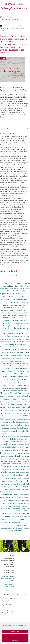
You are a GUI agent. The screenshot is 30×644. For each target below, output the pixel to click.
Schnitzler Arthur (19, 439)
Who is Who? (6, 17)
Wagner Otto (13, 484)
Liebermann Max (8, 317)
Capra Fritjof (10, 352)
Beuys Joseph (25, 459)
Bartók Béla (17, 422)
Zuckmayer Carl (19, 410)
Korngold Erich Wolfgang (19, 315)
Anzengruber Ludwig (7, 528)
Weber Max (22, 288)
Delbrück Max (14, 288)
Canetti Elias (18, 383)
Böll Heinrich (25, 371)
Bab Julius (15, 386)
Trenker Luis (11, 456)
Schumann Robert (10, 489)
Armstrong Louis (7, 422)
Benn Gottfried (11, 450)
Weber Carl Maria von (20, 374)
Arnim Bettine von (19, 528)
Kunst (23, 36)
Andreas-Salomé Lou (21, 404)
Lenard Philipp (18, 310)
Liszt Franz (11, 526)
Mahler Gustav (11, 478)
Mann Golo (7, 385)
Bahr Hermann (5, 459)
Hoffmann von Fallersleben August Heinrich (15, 463)
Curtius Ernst (15, 347)
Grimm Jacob (21, 355)
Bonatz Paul (20, 450)
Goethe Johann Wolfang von (16, 336)
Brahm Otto (20, 431)
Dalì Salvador (6, 475)
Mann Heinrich (19, 352)
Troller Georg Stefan (16, 380)
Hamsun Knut (11, 339)
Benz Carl (24, 388)
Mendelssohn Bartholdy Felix (9, 330)
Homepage (16, 19)
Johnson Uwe (18, 416)
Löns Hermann (12, 492)
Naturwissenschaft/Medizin (13, 39)
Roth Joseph (17, 396)
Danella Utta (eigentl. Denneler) (17, 506)
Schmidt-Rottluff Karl (9, 349)
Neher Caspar (4, 497)
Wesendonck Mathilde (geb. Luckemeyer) (15, 441)
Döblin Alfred (5, 380)
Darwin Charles (12, 428)
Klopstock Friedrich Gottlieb (12, 393)
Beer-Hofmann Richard (11, 371)
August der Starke (9, 328)
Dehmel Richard (21, 481)
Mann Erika (24, 286)
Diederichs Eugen (14, 523)
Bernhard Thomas (14, 358)
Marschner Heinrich (9, 511)
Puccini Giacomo (23, 328)
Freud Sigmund (20, 444)
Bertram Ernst (20, 302)
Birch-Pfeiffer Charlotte (13, 283)
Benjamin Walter (16, 461)
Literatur (5, 36)
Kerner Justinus (20, 436)
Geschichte (5, 44)
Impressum (5, 609)
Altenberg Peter (9, 303)
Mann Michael (19, 466)
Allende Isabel (23, 377)
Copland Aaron (11, 487)
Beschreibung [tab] (4, 128)
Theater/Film (19, 44)
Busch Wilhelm (22, 308)
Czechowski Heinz (6, 508)
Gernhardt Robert (16, 500)
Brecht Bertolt (26, 508)
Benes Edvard (25, 494)
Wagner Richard (10, 307)
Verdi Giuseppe (8, 396)
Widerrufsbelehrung (7, 611)
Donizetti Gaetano (13, 494)
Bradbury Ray (15, 459)
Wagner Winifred (17, 344)
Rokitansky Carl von (7, 444)
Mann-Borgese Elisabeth (16, 300)
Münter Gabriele (14, 366)
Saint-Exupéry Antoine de (10, 390)
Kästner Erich (26, 383)
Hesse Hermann (14, 293)
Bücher (3, 50)
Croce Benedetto (17, 508)
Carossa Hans (20, 525)
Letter (11, 26)
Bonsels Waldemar (7, 388)
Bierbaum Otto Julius (11, 520)
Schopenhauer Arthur (16, 497)
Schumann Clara (16, 399)
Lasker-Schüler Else (23, 478)
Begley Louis (26, 283)
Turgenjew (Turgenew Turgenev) (20, 402)
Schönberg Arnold (24, 347)
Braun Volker (20, 318)
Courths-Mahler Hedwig (18, 407)
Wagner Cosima (22, 326)
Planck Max (6, 297)
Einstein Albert (9, 410)
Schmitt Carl (9, 416)
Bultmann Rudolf (16, 297)
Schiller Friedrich (11, 355)
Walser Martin (19, 323)
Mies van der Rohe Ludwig (12, 453)
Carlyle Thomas (11, 419)
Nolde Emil (8, 341)
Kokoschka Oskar (16, 530)
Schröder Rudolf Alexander (17, 320)
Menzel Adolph (7, 404)
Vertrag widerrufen (7, 613)
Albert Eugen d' (5, 288)
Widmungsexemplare (10, 47)
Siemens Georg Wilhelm (23, 419)
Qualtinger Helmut (10, 376)
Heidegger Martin (7, 310)
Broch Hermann (22, 456)
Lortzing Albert (11, 436)
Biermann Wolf (25, 293)
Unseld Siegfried (16, 469)
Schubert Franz (18, 313)
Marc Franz (21, 363)
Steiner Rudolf (23, 386)
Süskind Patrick (9, 434)
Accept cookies (15, 631)
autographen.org (9, 584)
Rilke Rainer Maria (8, 481)
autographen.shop (9, 586)
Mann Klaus (20, 489)
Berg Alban (23, 413)
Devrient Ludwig (21, 511)
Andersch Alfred (23, 390)
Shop (5, 26)
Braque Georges (8, 466)
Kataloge (6, 19)
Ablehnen (15, 636)
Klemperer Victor (19, 434)
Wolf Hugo (19, 487)
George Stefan (5, 461)
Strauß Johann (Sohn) (10, 286)
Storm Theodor (8, 323)
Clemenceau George (17, 516)
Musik (15, 36)
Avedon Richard (13, 305)
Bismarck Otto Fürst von (14, 291)
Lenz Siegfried (9, 383)
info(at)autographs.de (8, 576)
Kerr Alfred (18, 425)
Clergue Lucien (8, 374)
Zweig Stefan (12, 472)
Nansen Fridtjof (22, 305)
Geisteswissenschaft (11, 41)
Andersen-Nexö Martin (22, 472)
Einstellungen (15, 640)
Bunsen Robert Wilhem (8, 431)
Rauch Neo (9, 503)
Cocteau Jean (5, 484)
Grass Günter (10, 425)
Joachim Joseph (18, 342)
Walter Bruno (17, 388)
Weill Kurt (26, 461)
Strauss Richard (22, 428)
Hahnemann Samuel (12, 361)
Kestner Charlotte (5, 407)
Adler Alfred (18, 503)
